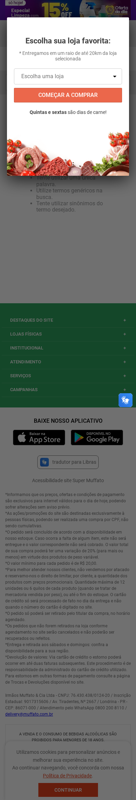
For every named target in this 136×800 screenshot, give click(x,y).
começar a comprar (68, 95)
